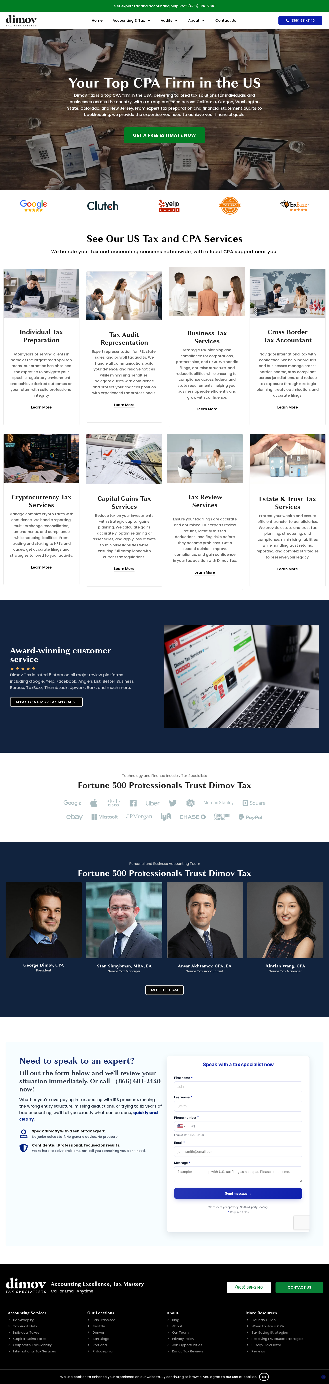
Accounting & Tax (129, 20)
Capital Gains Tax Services (124, 502)
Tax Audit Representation (124, 338)
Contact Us (225, 20)
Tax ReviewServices (205, 501)
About (193, 20)
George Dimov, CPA (43, 965)
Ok (264, 1377)
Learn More (41, 407)
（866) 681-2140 (136, 1081)
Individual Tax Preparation (41, 336)
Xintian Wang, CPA (285, 966)
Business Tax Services (207, 337)
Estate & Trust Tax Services (287, 503)
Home (97, 20)
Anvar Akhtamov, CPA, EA (205, 966)
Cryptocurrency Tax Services (41, 501)
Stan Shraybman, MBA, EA (124, 966)
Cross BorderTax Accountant (287, 336)
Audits (166, 20)
